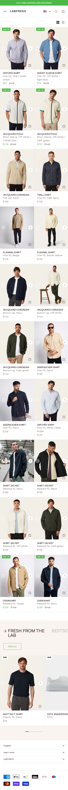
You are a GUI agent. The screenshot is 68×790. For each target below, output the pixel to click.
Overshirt (9, 601)
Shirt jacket (11, 486)
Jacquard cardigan (16, 195)
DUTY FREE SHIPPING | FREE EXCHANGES (34, 3)
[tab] (25, 633)
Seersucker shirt (48, 367)
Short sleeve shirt (49, 73)
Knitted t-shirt (13, 714)
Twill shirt (44, 195)
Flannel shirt (12, 252)
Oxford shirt (11, 73)
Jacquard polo (13, 134)
